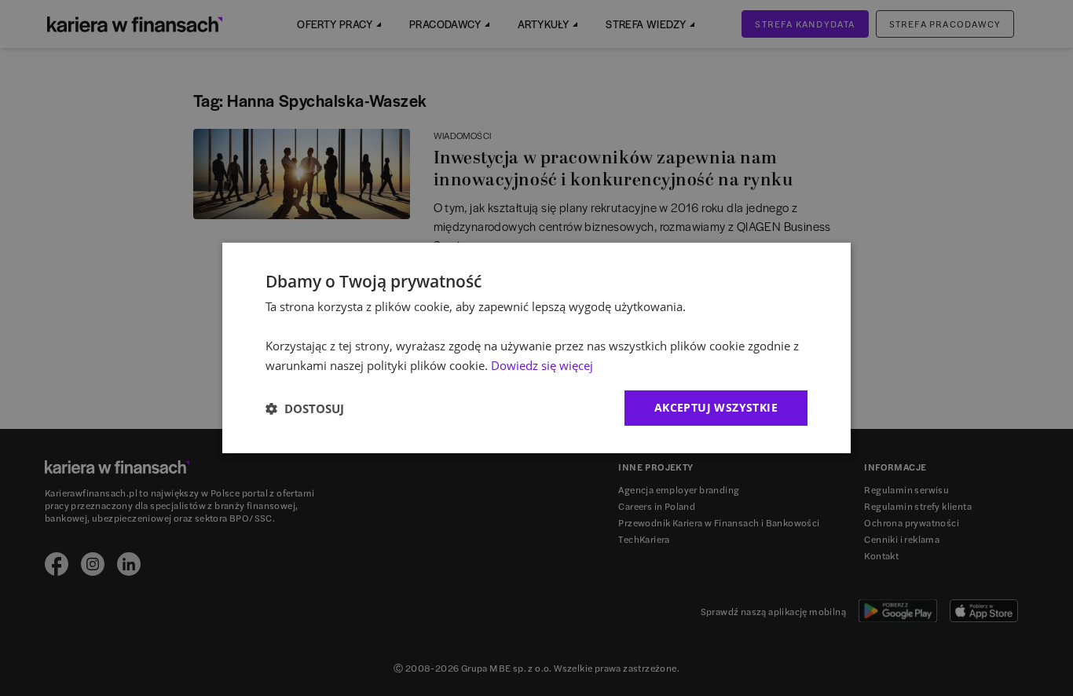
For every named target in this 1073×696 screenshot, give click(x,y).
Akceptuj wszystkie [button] (716, 407)
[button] (305, 408)
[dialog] (536, 348)
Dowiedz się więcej (542, 365)
